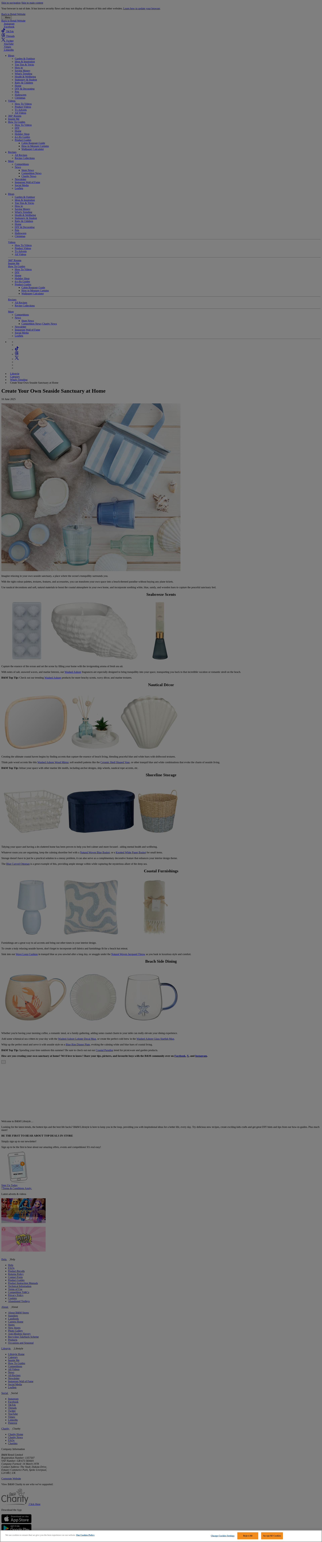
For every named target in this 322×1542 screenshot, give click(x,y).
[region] (161, 1536)
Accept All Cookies (272, 1535)
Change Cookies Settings (222, 1535)
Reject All (247, 1535)
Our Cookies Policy (85, 1535)
